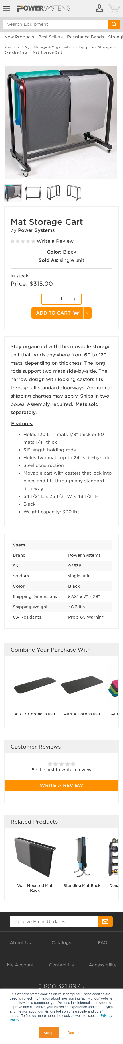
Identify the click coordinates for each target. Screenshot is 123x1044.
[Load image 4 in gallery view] (73, 193)
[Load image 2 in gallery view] (33, 193)
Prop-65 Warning (86, 617)
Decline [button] (74, 1032)
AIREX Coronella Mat (34, 714)
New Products (19, 37)
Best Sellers (50, 37)
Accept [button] (49, 1032)
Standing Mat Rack (82, 885)
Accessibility (102, 965)
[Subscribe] (105, 921)
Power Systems (36, 230)
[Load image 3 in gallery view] (53, 193)
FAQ (102, 942)
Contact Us (61, 965)
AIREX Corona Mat (82, 714)
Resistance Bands (85, 37)
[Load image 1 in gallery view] (13, 193)
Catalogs (61, 942)
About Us (20, 942)
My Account (20, 965)
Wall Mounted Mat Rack (35, 888)
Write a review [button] (61, 785)
